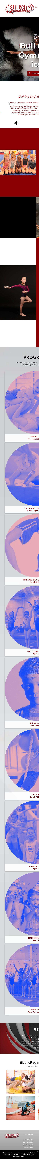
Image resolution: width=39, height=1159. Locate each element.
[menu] (36, 7)
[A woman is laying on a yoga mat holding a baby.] (20, 1082)
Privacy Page (20, 1156)
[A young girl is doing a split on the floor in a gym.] (20, 1108)
